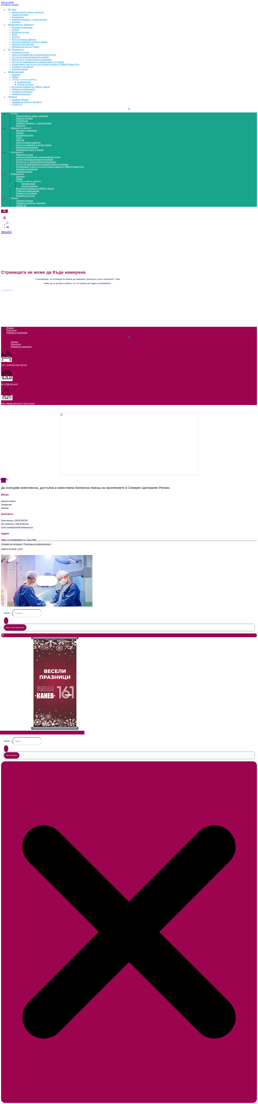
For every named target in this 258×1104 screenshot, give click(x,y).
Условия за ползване (11, 544)
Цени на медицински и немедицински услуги (34, 55)
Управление (18, 17)
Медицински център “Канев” (26, 47)
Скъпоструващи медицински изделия (30, 57)
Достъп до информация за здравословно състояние (38, 62)
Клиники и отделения (22, 27)
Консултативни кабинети (24, 39)
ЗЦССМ (16, 37)
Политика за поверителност (37, 544)
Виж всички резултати (15, 627)
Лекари (15, 30)
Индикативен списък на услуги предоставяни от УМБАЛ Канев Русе (46, 64)
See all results (11, 755)
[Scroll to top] (2, 554)
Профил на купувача (22, 92)
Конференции (24, 82)
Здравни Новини (20, 99)
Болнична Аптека (20, 32)
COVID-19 (17, 104)
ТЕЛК (14, 35)
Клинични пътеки (20, 52)
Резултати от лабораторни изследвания (32, 59)
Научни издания (25, 84)
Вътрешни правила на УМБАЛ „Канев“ (31, 87)
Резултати (11, 330)
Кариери (16, 75)
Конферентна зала (21, 94)
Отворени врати (24, 172)
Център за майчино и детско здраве (29, 42)
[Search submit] (6, 620)
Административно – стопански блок (29, 19)
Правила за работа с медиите (27, 102)
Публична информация (23, 89)
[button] (47, 581)
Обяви (15, 77)
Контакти (20, 126)
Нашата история (20, 15)
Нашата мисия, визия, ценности (28, 12)
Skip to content (7, 2)
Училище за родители (22, 67)
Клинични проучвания (23, 44)
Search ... (8, 613)
